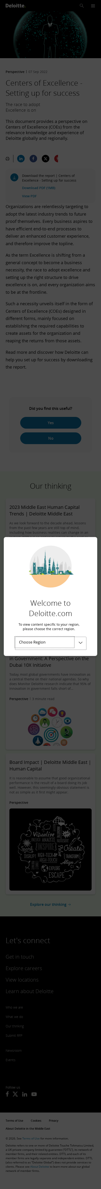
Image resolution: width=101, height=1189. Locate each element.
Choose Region (32, 642)
